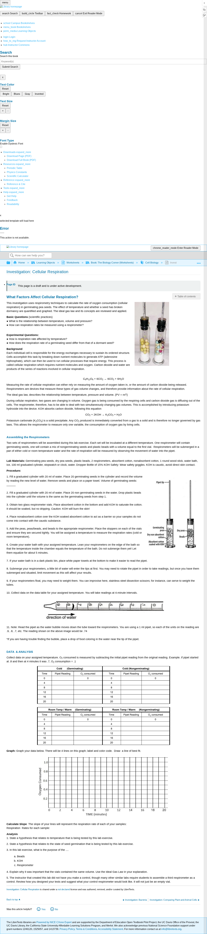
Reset (5, 88)
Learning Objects (45, 262)
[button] (12, 200)
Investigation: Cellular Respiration (23, 889)
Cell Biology (152, 262)
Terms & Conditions (86, 929)
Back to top (12, 899)
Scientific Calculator (17, 176)
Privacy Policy (67, 929)
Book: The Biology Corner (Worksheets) (112, 262)
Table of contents (186, 296)
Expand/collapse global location (198, 262)
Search (12, 255)
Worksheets (73, 262)
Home (21, 262)
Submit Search (10, 66)
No (56, 909)
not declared (64, 889)
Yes (43, 909)
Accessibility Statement (110, 929)
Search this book (9, 56)
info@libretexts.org (171, 929)
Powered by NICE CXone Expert (54, 922)
